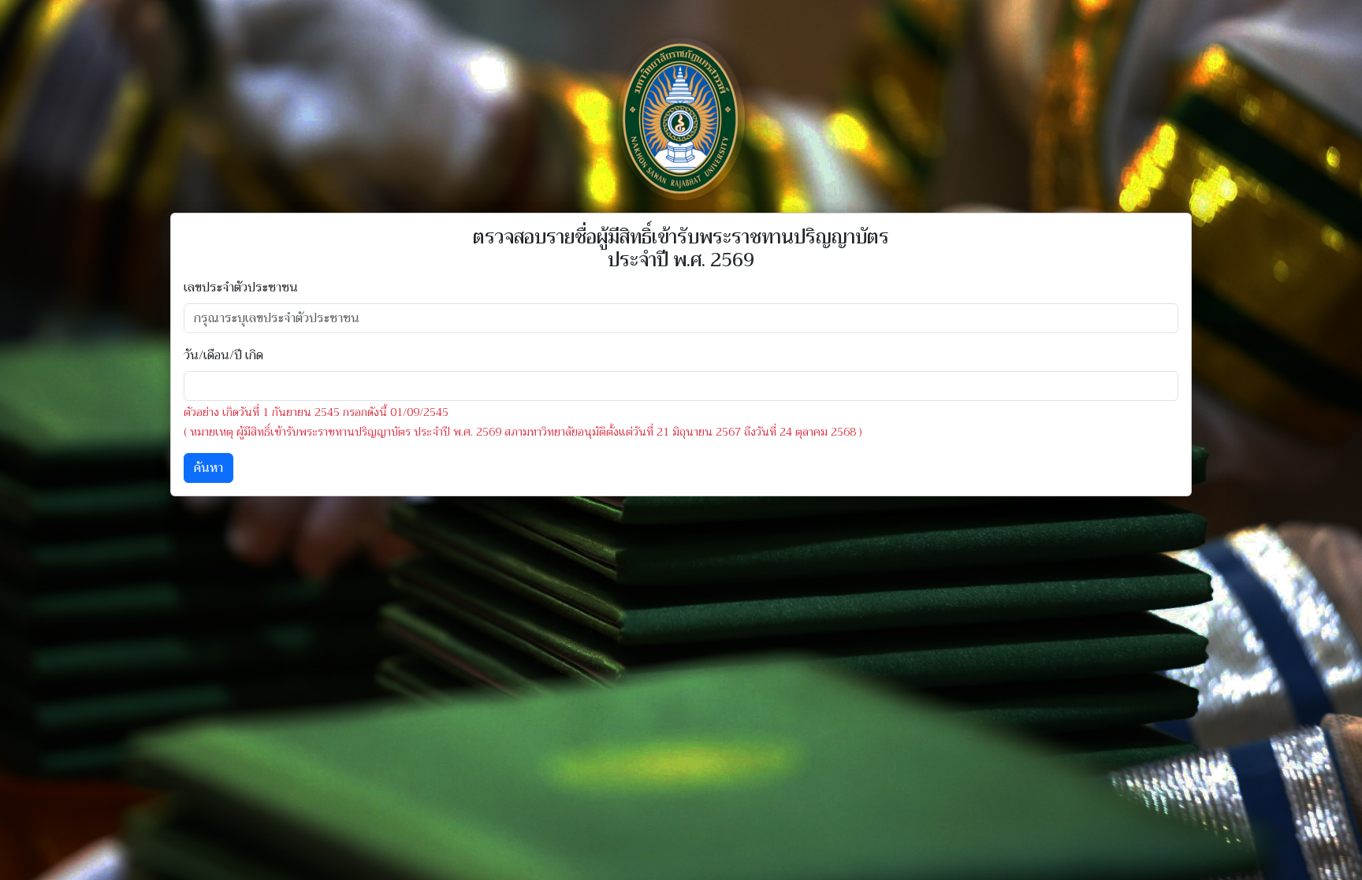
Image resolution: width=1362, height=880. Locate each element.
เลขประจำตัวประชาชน (241, 287)
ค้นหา (208, 468)
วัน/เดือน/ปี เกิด (223, 355)
